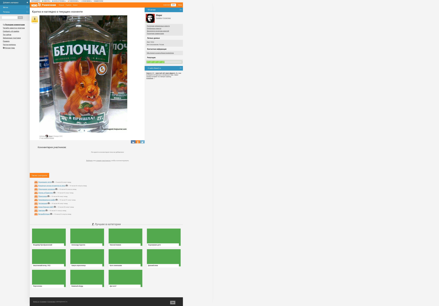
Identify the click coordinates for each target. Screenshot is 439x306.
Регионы (6, 12)
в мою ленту (166, 5)
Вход (180, 5)
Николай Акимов (115, 245)
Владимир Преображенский (42, 245)
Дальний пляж (153, 265)
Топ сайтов (7, 35)
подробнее (149, 78)
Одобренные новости (154, 28)
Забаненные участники (12, 38)
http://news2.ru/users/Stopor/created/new (160, 53)
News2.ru (36, 302)
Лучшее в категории (107, 224)
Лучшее (61, 5)
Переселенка (37, 286)
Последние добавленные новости (158, 26)
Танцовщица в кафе (46, 199)
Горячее (68, 5)
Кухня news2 (86, 1)
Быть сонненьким (116, 265)
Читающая (42, 203)
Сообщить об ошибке (11, 31)
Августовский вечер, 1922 (41, 265)
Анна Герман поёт (45, 207)
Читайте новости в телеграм (14, 28)
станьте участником (103, 160)
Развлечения (73, 1)
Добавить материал (10, 2)
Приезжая (42, 196)
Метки (5, 7)
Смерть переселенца (78, 265)
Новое (75, 5)
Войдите (89, 160)
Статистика (167, 18)
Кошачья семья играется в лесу (51, 185)
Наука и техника (59, 1)
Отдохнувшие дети (154, 245)
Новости (46, 1)
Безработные (44, 214)
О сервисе (43, 302)
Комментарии (98, 1)
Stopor (50, 136)
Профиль (159, 18)
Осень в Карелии (45, 192)
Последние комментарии (155, 33)
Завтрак (41, 210)
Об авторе (152, 10)
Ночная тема (9, 48)
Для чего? (113, 286)
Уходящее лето (44, 182)
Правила (6, 41)
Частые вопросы (9, 45)
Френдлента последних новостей (158, 31)
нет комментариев (47, 138)
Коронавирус (35, 1)
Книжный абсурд (77, 286)
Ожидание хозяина (46, 189)
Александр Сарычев (78, 245)
